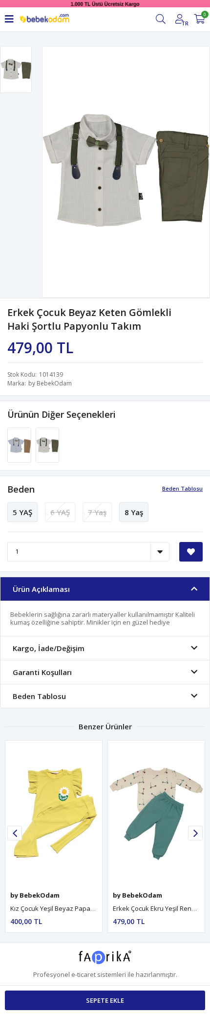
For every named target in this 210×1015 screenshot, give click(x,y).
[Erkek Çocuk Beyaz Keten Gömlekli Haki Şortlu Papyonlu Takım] (47, 444)
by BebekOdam (50, 383)
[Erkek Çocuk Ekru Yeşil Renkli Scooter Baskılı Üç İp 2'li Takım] (156, 813)
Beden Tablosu (182, 488)
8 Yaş (134, 512)
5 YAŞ (22, 512)
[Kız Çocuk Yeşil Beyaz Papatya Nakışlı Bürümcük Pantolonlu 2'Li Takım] (53, 813)
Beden (21, 489)
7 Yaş (97, 512)
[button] (195, 833)
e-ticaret (83, 974)
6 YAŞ (60, 512)
